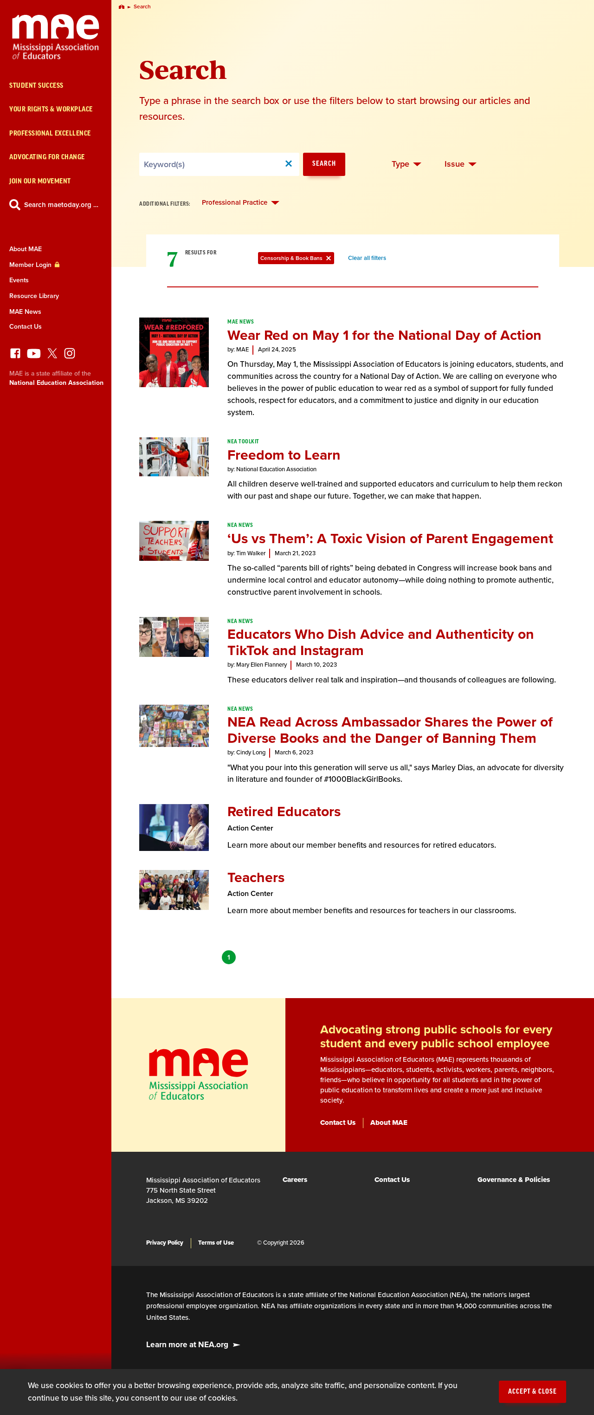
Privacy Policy (164, 1242)
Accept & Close (532, 1392)
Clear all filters (369, 259)
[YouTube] (34, 355)
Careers (295, 1179)
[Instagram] (70, 356)
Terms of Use (216, 1242)
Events (19, 280)
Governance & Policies (514, 1179)
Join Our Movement (40, 181)
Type (400, 164)
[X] (52, 355)
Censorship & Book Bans (297, 259)
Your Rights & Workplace (51, 109)
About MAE (25, 249)
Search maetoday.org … (61, 205)
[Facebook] (15, 355)
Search (324, 164)
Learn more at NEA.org (187, 1345)
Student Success (36, 85)
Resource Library (34, 296)
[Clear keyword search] (289, 164)
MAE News (25, 312)
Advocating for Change (47, 157)
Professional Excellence (50, 133)
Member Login (31, 265)
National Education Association (56, 383)
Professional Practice (234, 202)
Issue (455, 164)
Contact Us (25, 327)
